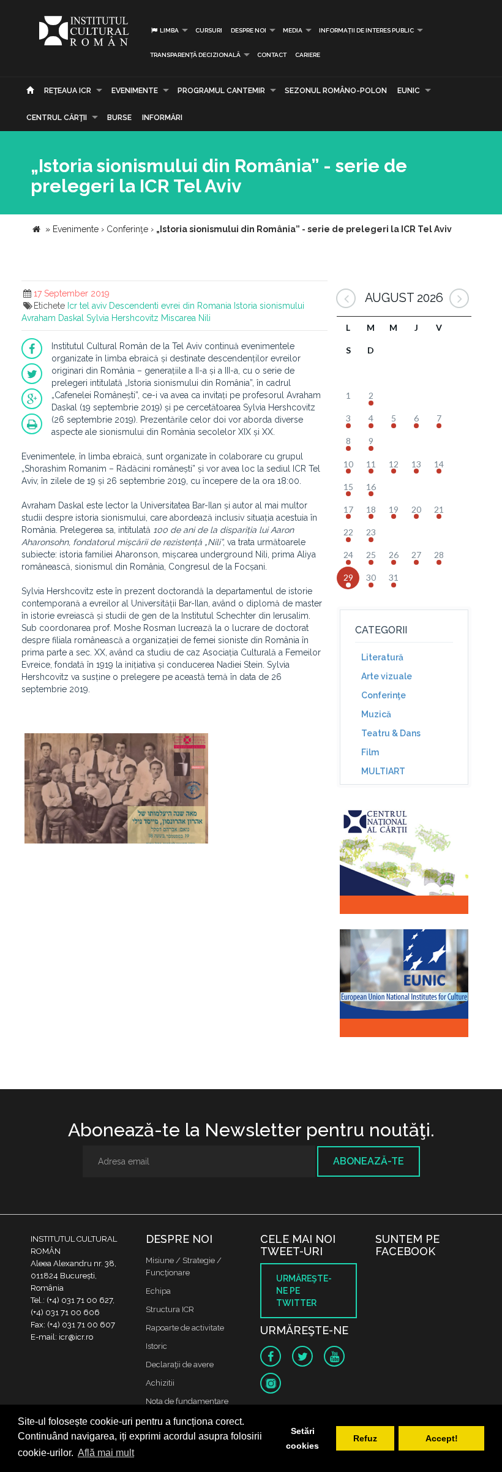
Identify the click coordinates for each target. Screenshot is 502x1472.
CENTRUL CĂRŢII (56, 117)
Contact (272, 54)
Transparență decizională (195, 54)
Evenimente (134, 90)
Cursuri (208, 30)
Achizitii (160, 1382)
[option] (116, 790)
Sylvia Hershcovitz (122, 318)
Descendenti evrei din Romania (170, 306)
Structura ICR (170, 1309)
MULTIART (383, 771)
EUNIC (408, 90)
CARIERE (307, 54)
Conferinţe (383, 695)
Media (292, 30)
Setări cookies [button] (302, 1438)
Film (370, 752)
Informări (162, 117)
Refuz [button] (365, 1438)
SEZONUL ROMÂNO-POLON (336, 90)
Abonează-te (368, 1161)
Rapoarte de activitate (185, 1327)
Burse (119, 117)
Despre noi (248, 30)
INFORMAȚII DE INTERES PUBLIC (366, 30)
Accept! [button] (441, 1438)
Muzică (376, 714)
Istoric (156, 1346)
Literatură (382, 657)
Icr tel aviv (87, 306)
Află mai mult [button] (106, 1452)
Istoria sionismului (269, 306)
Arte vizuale (386, 676)
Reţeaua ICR (67, 90)
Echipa (158, 1291)
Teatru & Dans (391, 733)
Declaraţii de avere (180, 1364)
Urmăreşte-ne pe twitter (304, 1291)
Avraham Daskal (52, 318)
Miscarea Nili (186, 318)
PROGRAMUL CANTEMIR (221, 90)
